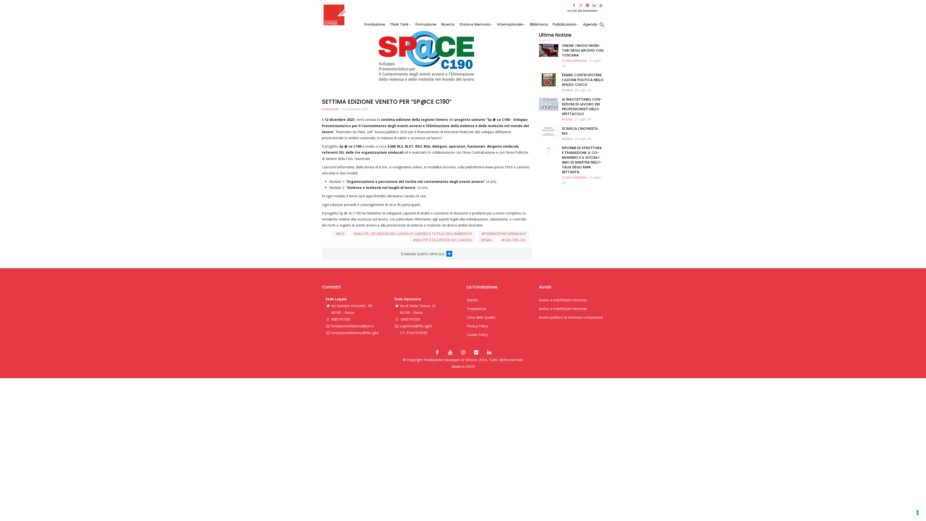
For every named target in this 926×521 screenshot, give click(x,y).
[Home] (444, 14)
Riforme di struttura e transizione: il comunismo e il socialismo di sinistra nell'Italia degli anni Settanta (582, 159)
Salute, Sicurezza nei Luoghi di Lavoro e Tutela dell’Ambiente (414, 233)
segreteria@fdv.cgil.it (416, 326)
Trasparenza (476, 308)
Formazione (425, 24)
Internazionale (510, 24)
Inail (487, 240)
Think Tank (399, 24)
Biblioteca (539, 24)
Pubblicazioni (564, 24)
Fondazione (374, 24)
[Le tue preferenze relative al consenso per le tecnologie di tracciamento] (917, 512)
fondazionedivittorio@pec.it (352, 326)
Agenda (590, 24)
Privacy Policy (477, 326)
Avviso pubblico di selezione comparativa (571, 317)
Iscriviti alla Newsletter (583, 11)
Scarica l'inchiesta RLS (580, 131)
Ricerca (448, 24)
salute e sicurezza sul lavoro (443, 240)
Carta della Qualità (481, 317)
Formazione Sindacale (505, 233)
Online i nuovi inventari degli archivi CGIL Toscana (583, 50)
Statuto (472, 300)
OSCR (470, 366)
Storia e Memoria (474, 24)
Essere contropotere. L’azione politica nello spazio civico (583, 80)
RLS (341, 233)
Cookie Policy (477, 334)
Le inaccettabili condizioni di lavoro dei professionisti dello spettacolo (582, 106)
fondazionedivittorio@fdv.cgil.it (355, 332)
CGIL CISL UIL (515, 240)
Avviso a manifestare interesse (563, 300)
